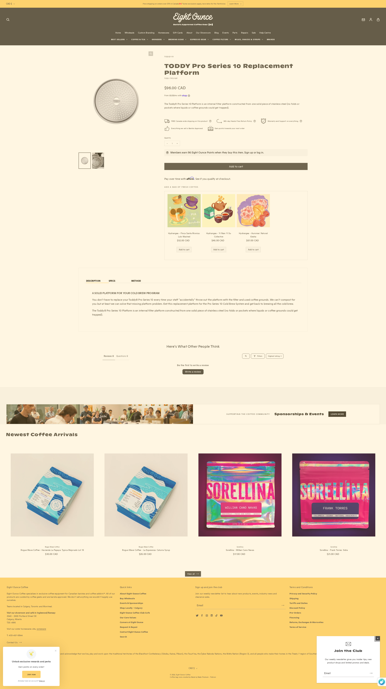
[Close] (377, 638)
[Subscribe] (371, 673)
